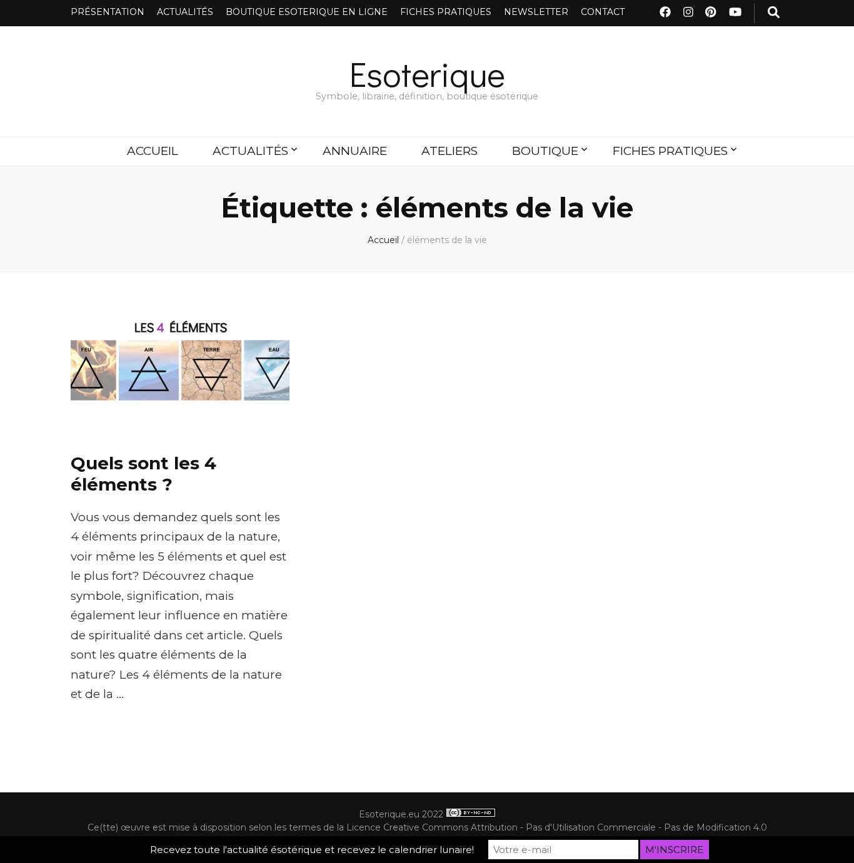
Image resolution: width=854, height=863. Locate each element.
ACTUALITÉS (185, 11)
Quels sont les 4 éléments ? (143, 473)
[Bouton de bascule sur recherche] (774, 13)
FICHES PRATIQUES (445, 11)
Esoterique (427, 73)
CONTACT (603, 11)
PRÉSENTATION (107, 11)
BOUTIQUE (545, 151)
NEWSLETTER (536, 11)
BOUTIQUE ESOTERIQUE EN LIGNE (307, 11)
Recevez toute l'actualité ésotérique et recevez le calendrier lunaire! (312, 850)
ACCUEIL (152, 151)
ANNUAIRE (355, 151)
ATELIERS (449, 151)
